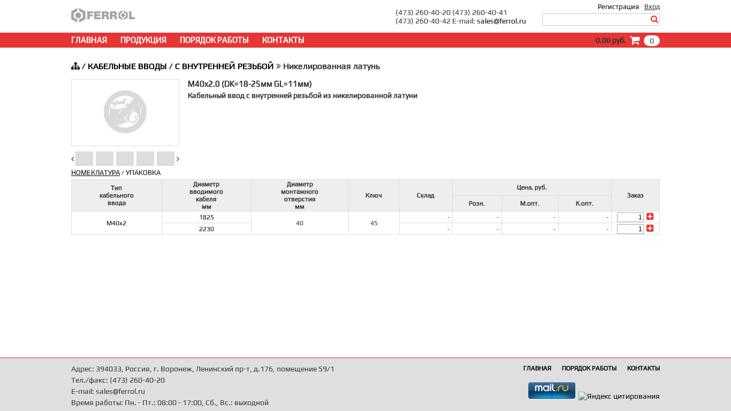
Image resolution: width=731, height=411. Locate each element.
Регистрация (618, 7)
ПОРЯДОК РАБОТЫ (214, 39)
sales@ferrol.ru (501, 21)
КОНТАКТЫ (283, 39)
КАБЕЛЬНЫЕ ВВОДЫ (127, 66)
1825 (206, 217)
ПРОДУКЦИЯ (143, 39)
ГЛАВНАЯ (89, 39)
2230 (206, 229)
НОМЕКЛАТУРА (95, 173)
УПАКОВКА (143, 173)
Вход (652, 7)
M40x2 (116, 223)
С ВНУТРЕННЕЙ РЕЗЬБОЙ (224, 66)
